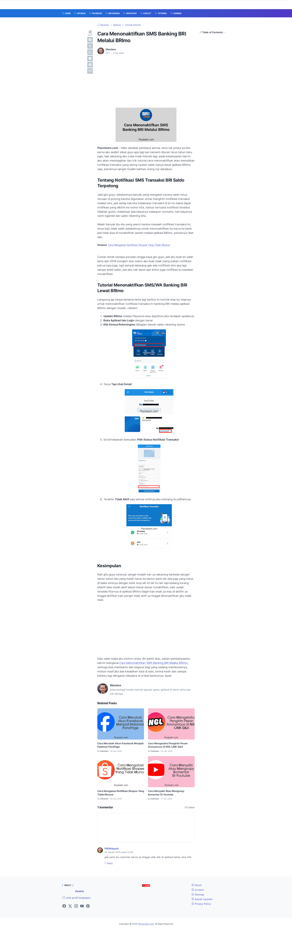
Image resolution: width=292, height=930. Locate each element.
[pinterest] (90, 64)
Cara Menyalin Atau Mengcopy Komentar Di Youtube (166, 792)
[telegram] (90, 58)
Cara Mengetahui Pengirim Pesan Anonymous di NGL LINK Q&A (168, 745)
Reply (110, 863)
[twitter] (90, 46)
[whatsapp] (90, 52)
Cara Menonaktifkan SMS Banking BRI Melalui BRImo (153, 663)
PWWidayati (111, 848)
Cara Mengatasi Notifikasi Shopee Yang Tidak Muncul (139, 244)
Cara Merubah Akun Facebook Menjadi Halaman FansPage (120, 745)
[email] (90, 71)
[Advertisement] (146, 79)
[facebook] (90, 39)
